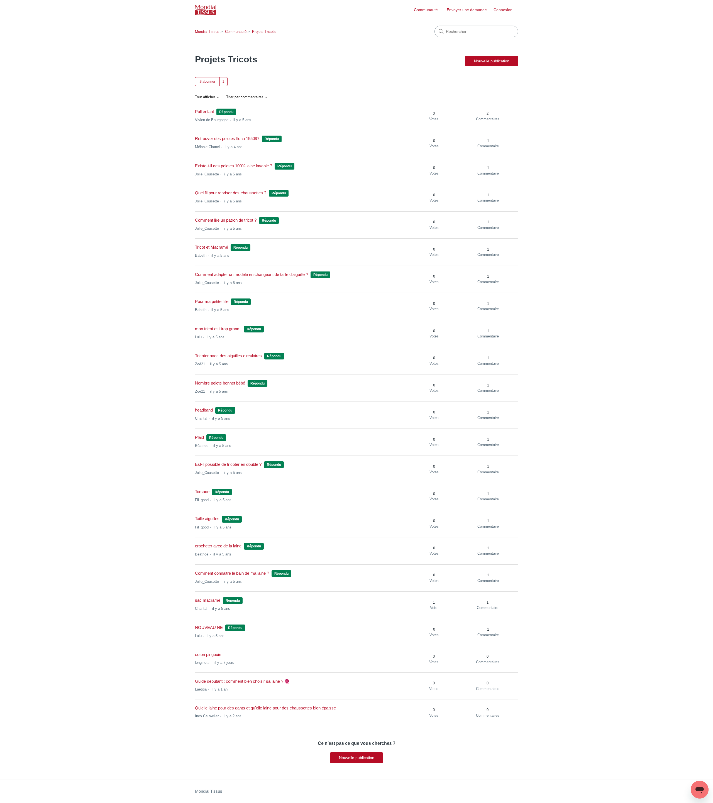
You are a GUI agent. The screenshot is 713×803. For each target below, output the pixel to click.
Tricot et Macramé (211, 247)
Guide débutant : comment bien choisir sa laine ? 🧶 (242, 681)
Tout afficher (205, 97)
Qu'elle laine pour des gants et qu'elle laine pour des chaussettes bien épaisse (265, 708)
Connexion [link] (503, 10)
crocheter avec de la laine (218, 546)
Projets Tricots (264, 32)
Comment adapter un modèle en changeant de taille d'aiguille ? (251, 274)
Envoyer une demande (467, 10)
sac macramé (207, 600)
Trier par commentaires (245, 97)
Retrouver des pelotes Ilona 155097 (227, 138)
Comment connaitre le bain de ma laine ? (232, 573)
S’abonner (207, 82)
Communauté (426, 10)
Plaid (199, 437)
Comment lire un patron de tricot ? (226, 220)
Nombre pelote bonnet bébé (220, 383)
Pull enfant (204, 111)
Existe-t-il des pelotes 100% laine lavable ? (233, 165)
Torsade (202, 491)
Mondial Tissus (207, 32)
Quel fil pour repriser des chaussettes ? (230, 192)
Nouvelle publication (491, 61)
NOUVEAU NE (209, 627)
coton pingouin (208, 654)
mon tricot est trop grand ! (218, 328)
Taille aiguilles (207, 518)
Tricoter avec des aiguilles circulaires (228, 355)
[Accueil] (205, 10)
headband (204, 410)
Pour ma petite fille (211, 301)
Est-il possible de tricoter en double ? (228, 464)
